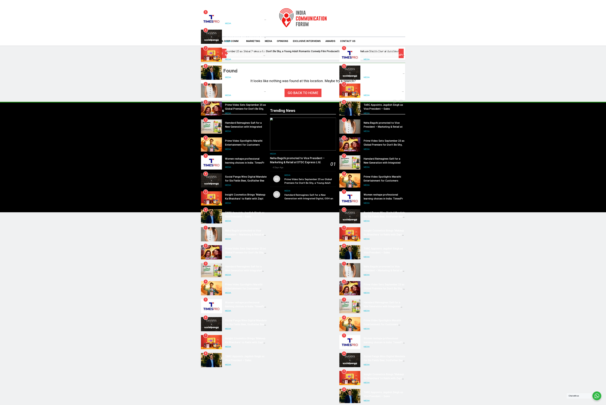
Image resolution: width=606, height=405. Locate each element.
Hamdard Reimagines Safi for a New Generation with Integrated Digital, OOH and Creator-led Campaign (309, 199)
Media (268, 41)
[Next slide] (401, 101)
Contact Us (347, 41)
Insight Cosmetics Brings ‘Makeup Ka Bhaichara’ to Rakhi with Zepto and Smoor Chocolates (245, 54)
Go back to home (303, 93)
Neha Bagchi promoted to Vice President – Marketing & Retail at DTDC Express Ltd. (244, 90)
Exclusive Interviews (307, 41)
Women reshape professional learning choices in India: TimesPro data (245, 19)
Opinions (282, 41)
